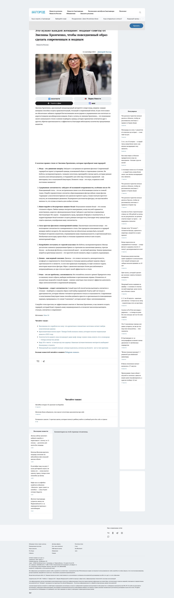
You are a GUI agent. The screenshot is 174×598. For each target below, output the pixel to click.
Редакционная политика (35, 546)
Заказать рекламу (86, 13)
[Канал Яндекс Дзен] (54, 103)
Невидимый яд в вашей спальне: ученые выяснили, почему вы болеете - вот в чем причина (73, 348)
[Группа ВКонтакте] (54, 99)
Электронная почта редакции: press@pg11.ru (65, 564)
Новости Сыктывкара (75, 11)
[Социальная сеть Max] (92, 103)
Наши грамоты (33, 548)
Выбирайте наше (61, 19)
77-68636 (44, 578)
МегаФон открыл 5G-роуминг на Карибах (49, 406)
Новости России (55, 13)
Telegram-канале (72, 352)
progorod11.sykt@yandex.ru (36, 568)
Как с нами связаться (57, 546)
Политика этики (79, 544)
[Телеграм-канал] (117, 533)
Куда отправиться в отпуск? (112, 19)
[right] (143, 18)
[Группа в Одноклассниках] (113, 533)
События (31, 553)
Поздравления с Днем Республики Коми (85, 19)
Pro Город (31, 551)
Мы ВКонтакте (78, 548)
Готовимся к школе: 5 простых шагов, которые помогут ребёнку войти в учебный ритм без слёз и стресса (71, 420)
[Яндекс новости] (92, 99)
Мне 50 (46, 315)
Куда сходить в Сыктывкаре (41, 19)
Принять (136, 26)
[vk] (38, 361)
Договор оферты (56, 544)
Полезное (122, 11)
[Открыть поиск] (140, 12)
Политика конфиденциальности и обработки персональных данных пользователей (95, 583)
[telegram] (44, 361)
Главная (54, 553)
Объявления (70, 13)
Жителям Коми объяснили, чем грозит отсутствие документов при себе (59, 413)
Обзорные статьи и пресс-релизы (37, 544)
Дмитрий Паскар (104, 52)
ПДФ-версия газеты (57, 548)
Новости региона (55, 11)
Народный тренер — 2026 (135, 19)
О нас (76, 546)
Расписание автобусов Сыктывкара (101, 11)
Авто (76, 551)
